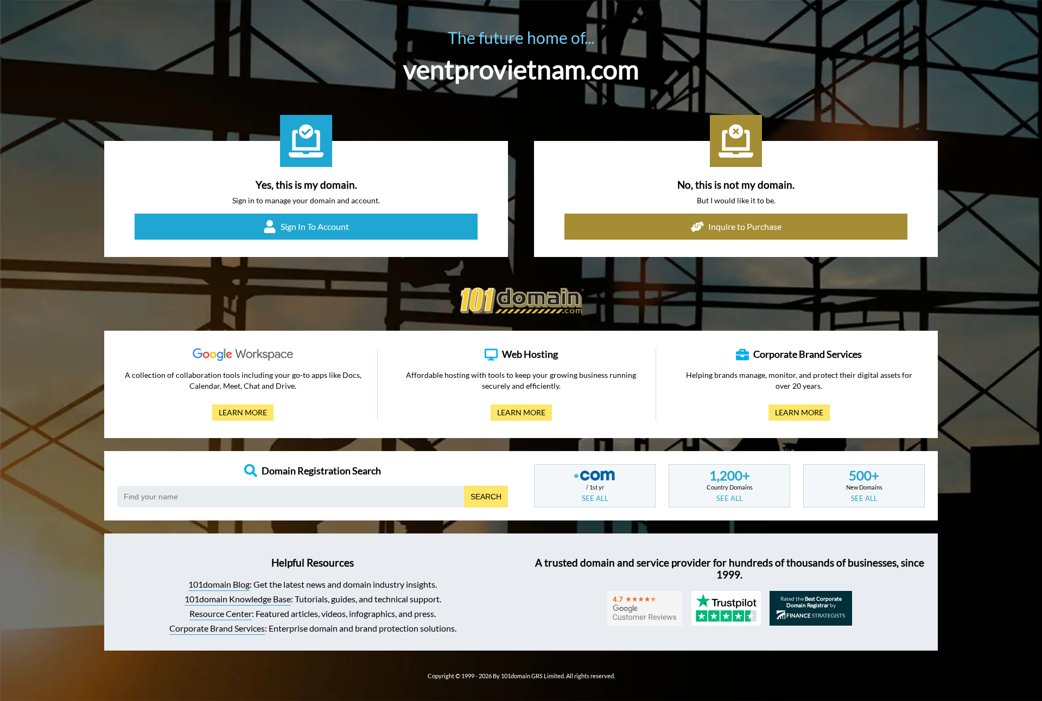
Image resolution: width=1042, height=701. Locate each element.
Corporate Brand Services (217, 628)
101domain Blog (219, 584)
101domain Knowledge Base (238, 599)
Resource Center (220, 613)
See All (595, 498)
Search (486, 496)
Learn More (239, 414)
